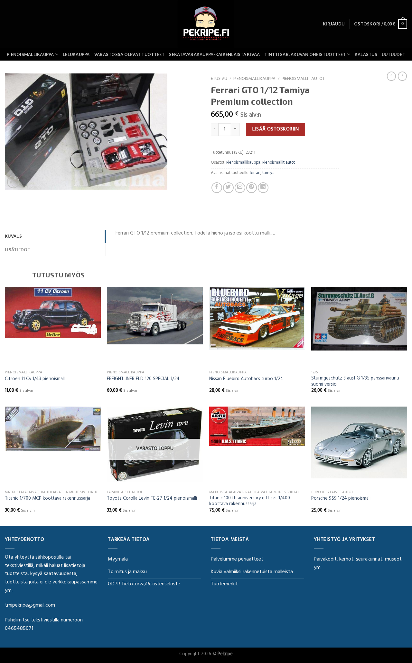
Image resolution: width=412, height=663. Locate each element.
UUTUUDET (393, 54)
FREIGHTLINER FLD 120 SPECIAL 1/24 (143, 380)
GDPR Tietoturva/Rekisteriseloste (144, 584)
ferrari (254, 173)
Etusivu (219, 79)
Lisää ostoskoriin (275, 129)
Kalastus (366, 54)
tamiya (268, 173)
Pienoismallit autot (303, 79)
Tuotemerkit (224, 584)
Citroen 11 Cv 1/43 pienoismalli (35, 380)
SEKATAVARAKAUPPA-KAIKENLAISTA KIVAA (214, 54)
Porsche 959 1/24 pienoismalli (341, 499)
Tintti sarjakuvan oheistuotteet (305, 54)
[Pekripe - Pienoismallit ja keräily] (206, 24)
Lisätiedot (18, 249)
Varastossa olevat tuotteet (129, 54)
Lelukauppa (76, 54)
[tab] (55, 236)
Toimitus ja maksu (127, 572)
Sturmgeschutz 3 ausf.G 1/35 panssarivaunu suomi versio (355, 382)
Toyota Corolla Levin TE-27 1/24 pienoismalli (152, 499)
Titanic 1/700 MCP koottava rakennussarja (47, 499)
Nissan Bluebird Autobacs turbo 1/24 (246, 380)
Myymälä (118, 559)
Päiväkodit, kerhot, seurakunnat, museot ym (358, 564)
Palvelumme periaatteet (237, 559)
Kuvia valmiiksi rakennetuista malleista (252, 572)
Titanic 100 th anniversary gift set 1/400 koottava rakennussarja (249, 502)
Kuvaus (13, 236)
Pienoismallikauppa (30, 54)
